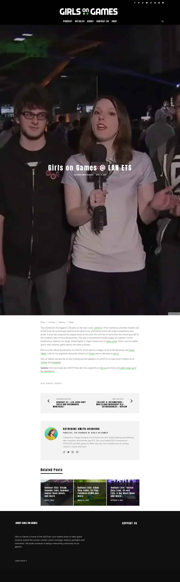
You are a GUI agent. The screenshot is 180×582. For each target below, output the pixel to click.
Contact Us (102, 21)
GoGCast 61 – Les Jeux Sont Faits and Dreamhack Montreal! (69, 404)
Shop (114, 21)
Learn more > (21, 560)
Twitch (92, 353)
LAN (43, 383)
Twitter (44, 362)
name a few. (111, 341)
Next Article (118, 399)
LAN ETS (98, 327)
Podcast (67, 21)
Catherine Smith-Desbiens (83, 175)
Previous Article (63, 399)
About (90, 21)
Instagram (56, 362)
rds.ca (115, 353)
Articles (80, 21)
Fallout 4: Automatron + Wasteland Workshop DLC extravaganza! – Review (111, 404)
